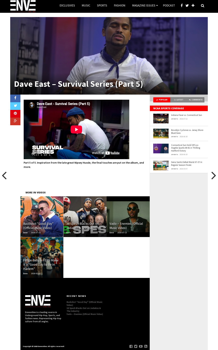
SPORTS (102, 5)
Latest (179, 100)
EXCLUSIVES (67, 5)
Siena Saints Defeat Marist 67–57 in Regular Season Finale (186, 163)
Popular (163, 100)
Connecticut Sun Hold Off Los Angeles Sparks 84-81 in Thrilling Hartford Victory (185, 148)
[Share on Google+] (15, 121)
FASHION (119, 5)
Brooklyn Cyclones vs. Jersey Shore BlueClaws (187, 131)
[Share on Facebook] (15, 98)
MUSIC (86, 5)
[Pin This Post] (15, 114)
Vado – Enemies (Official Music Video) (85, 314)
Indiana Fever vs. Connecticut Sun (186, 115)
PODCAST (169, 5)
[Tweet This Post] (15, 106)
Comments (197, 100)
